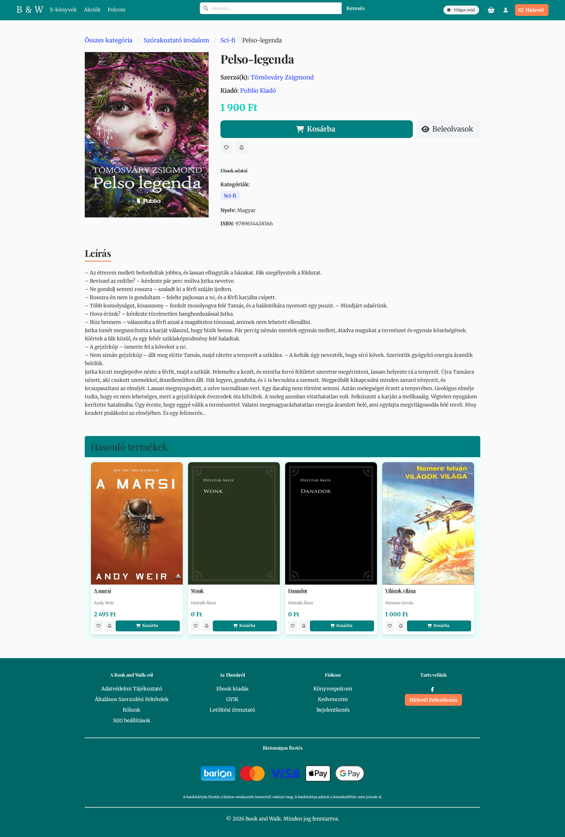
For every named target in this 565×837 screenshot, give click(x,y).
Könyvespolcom (332, 688)
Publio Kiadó (258, 90)
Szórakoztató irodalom (176, 40)
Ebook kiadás (232, 688)
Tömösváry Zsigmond (282, 77)
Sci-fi (227, 40)
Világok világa (400, 591)
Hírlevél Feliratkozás (433, 700)
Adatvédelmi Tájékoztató (131, 688)
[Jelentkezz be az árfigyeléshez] (241, 147)
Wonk (197, 591)
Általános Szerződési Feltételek (132, 699)
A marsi (102, 591)
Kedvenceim (333, 699)
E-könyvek (63, 9)
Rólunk (131, 710)
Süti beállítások (131, 720)
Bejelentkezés (333, 710)
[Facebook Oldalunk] (432, 689)
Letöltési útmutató (232, 710)
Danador (298, 591)
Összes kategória (108, 40)
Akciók (92, 9)
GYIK (232, 699)
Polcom (117, 9)
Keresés (355, 8)
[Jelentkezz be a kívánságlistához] (226, 147)
